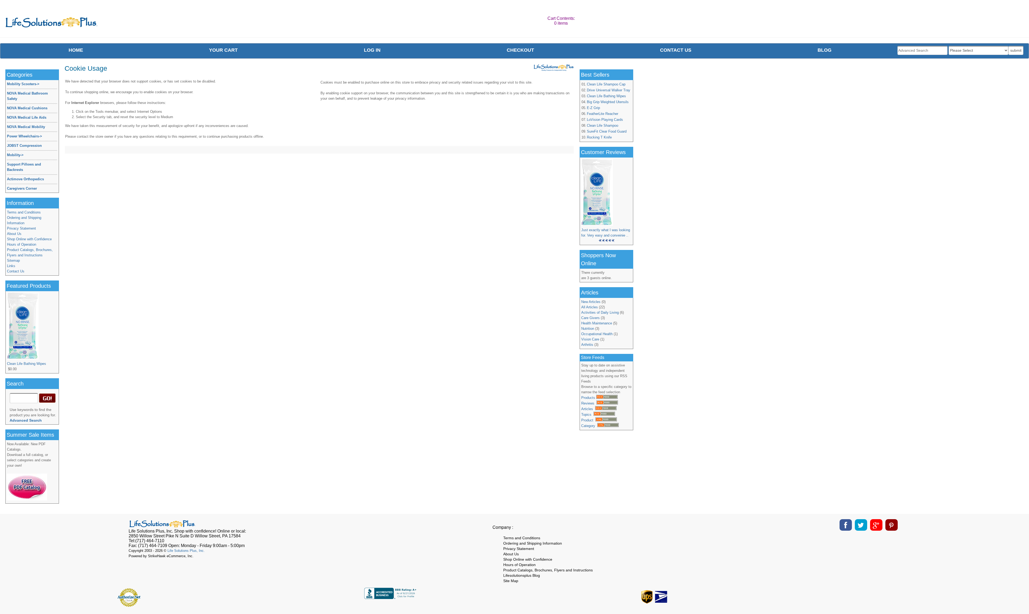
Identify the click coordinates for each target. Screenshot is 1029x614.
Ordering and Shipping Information (24, 220)
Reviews (588, 403)
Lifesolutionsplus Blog (521, 575)
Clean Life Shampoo (602, 125)
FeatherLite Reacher (602, 114)
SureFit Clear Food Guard (607, 131)
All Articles (589, 307)
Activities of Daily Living (600, 312)
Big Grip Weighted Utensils (608, 102)
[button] (901, 595)
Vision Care (590, 339)
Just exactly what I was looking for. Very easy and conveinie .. (605, 232)
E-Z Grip (593, 108)
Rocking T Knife (599, 137)
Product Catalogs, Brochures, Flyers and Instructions (30, 252)
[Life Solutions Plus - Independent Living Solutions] (51, 24)
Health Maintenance (596, 323)
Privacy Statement (21, 228)
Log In (372, 50)
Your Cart (223, 50)
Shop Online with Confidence (29, 239)
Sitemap (13, 261)
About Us (14, 234)
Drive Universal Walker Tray (608, 90)
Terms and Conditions (24, 212)
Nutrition (587, 329)
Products (588, 398)
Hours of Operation (21, 244)
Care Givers (590, 318)
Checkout (520, 50)
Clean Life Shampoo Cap (606, 84)
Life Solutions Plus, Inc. (186, 551)
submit (1015, 50)
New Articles (591, 302)
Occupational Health (597, 334)
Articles (588, 409)
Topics (587, 415)
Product (588, 420)
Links (11, 266)
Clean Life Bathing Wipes (606, 96)
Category (589, 426)
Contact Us (15, 271)
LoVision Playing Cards (605, 120)
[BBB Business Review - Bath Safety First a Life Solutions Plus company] (391, 597)
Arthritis (587, 345)
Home (76, 50)
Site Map (510, 581)
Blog (825, 50)
